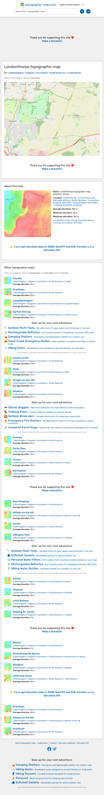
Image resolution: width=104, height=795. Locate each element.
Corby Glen (19, 448)
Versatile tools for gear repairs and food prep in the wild (63, 328)
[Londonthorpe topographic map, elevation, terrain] (27, 213)
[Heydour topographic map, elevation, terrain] (7, 394)
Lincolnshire (42, 281)
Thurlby (17, 278)
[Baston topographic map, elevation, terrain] (7, 645)
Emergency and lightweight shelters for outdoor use (59, 337)
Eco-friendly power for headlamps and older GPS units (68, 332)
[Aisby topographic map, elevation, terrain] (7, 372)
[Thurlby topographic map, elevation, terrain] (7, 281)
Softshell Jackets (23, 555)
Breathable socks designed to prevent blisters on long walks (56, 348)
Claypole (18, 589)
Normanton (19, 470)
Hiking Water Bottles (24, 568)
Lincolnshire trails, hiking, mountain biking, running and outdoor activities (73, 221)
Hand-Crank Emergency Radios (29, 341)
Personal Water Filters (25, 559)
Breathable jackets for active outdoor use (56, 555)
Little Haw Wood (22, 675)
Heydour (18, 391)
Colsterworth (21, 357)
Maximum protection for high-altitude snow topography (57, 407)
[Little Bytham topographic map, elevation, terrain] (7, 603)
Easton (17, 578)
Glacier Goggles (18, 407)
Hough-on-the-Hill (24, 380)
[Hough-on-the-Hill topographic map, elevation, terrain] (7, 383)
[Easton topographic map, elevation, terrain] (7, 581)
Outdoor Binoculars (21, 416)
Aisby (16, 369)
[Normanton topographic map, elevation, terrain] (7, 473)
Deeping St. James (24, 611)
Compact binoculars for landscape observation (58, 416)
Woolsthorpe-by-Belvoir (75, 657)
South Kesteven (56, 281)
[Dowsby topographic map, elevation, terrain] (7, 440)
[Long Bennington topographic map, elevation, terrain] (7, 303)
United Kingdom (19, 281)
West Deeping (21, 501)
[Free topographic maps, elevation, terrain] (5, 73)
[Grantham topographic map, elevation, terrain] (7, 292)
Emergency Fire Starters (24, 420)
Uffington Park (21, 534)
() (76, 201)
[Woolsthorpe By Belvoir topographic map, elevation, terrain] (7, 656)
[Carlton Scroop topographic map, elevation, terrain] (7, 314)
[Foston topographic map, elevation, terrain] (7, 462)
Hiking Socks (16, 347)
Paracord (22, 778)
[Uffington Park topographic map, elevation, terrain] (7, 537)
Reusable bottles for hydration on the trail (60, 569)
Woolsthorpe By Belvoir (26, 653)
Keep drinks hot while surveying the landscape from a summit (68, 427)
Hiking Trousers (26, 773)
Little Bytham (21, 600)
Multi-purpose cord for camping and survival (51, 778)
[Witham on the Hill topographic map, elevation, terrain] (7, 515)
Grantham (19, 289)
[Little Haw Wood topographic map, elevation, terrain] (7, 678)
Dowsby (17, 437)
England (31, 281)
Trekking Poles (17, 411)
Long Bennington (23, 300)
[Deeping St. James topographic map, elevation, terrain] (7, 614)
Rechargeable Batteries (24, 332)
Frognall (68, 615)
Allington (18, 664)
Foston (17, 459)
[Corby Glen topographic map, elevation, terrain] (7, 451)
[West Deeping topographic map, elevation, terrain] (7, 504)
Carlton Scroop (22, 311)
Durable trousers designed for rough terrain (59, 774)
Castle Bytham (71, 679)
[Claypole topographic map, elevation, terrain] (7, 592)
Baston (17, 642)
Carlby (16, 523)
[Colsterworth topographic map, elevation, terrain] (7, 360)
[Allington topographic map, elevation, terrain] (7, 667)
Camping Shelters (20, 336)
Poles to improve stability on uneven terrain (50, 412)
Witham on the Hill (23, 512)
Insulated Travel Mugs (22, 427)
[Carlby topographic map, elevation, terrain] (7, 526)
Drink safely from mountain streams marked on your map (70, 560)
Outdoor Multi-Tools (21, 327)
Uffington (69, 538)
